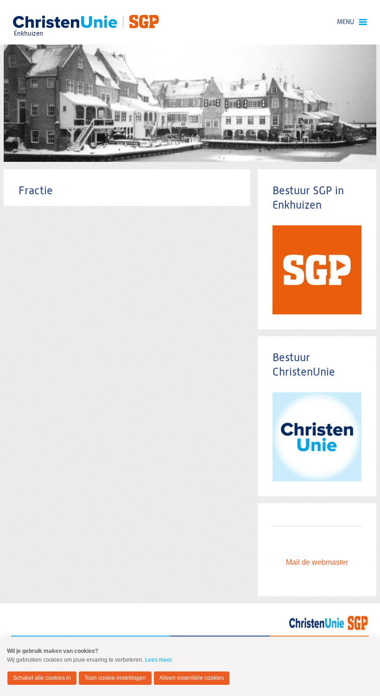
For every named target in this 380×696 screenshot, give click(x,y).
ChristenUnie (28, 21)
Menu (345, 22)
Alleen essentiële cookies (191, 678)
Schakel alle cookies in (42, 678)
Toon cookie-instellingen (115, 678)
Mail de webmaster (317, 562)
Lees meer (158, 660)
